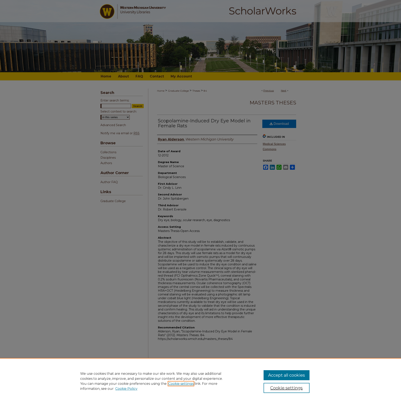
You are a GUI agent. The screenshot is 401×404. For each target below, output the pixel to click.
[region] (200, 381)
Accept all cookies (286, 375)
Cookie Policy (126, 389)
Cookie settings (181, 384)
